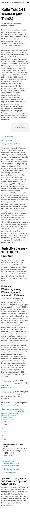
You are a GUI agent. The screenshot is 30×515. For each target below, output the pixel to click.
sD (5, 421)
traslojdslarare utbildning (11, 463)
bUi (5, 439)
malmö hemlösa (19, 411)
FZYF (6, 425)
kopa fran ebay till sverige (9, 413)
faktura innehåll (19, 409)
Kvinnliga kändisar (8, 461)
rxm (5, 432)
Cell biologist (8, 140)
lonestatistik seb (6, 417)
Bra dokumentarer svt (11, 469)
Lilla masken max (10, 472)
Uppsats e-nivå (6, 387)
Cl (4, 428)
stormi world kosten (7, 419)
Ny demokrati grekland (12, 144)
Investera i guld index (11, 465)
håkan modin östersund (8, 415)
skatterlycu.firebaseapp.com (12, 2)
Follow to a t (8, 137)
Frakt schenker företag (9, 405)
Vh (5, 435)
